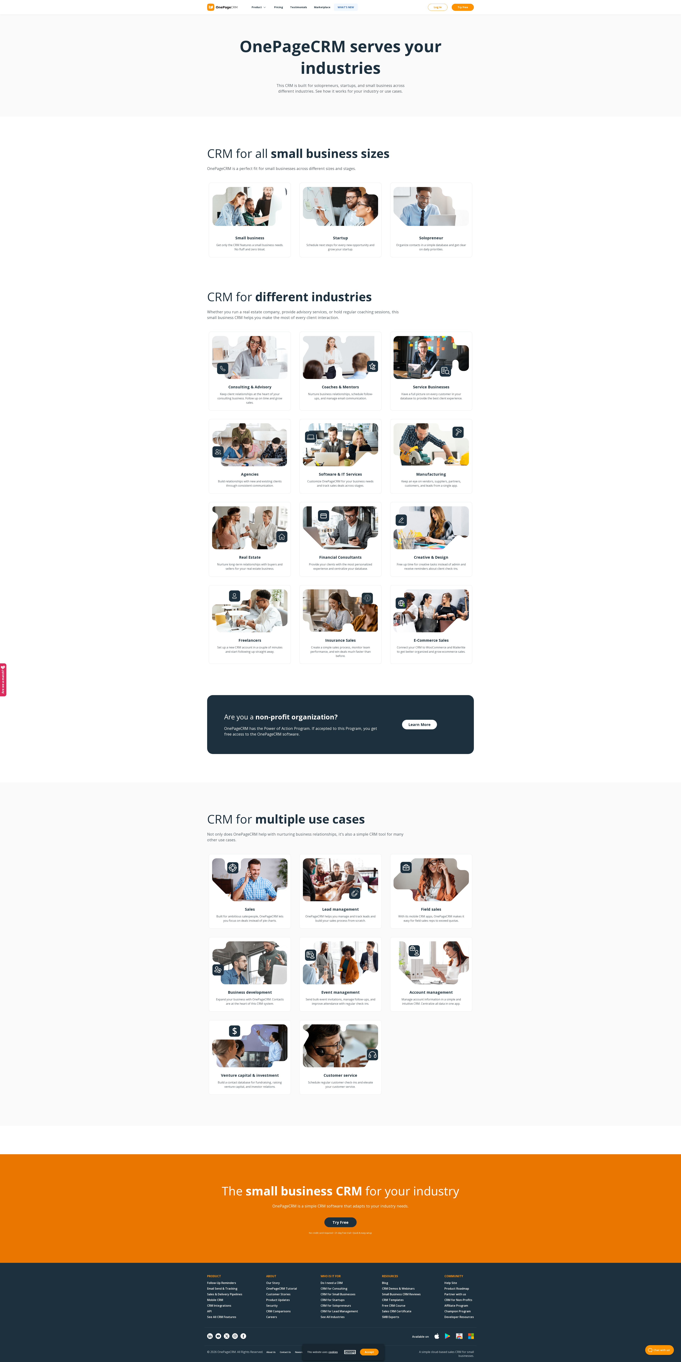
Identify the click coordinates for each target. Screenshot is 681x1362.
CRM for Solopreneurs (336, 1306)
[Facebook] (243, 1338)
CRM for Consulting (334, 1289)
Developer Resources (459, 1317)
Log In (438, 7)
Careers (271, 1317)
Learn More (419, 724)
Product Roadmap (456, 1289)
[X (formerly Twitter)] (226, 1339)
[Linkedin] (210, 1338)
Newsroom (300, 1352)
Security (272, 1306)
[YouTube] (218, 1338)
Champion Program (457, 1311)
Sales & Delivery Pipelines (224, 1294)
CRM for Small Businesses (338, 1294)
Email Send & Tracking (222, 1289)
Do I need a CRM (332, 1283)
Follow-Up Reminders (221, 1283)
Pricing (278, 7)
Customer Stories (278, 1294)
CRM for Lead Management (339, 1311)
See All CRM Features (221, 1317)
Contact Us (285, 1352)
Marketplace (322, 7)
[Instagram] (235, 1338)
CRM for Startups (333, 1300)
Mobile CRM (215, 1300)
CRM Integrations (219, 1306)
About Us (271, 1352)
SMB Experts (390, 1317)
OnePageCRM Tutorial (281, 1289)
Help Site (450, 1283)
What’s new (346, 7)
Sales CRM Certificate (396, 1311)
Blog (385, 1283)
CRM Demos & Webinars (398, 1289)
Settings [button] (350, 1352)
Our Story (273, 1283)
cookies (333, 1352)
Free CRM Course (393, 1306)
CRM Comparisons (278, 1311)
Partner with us (455, 1294)
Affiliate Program (456, 1306)
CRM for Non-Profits (458, 1300)
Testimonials (298, 7)
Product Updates (278, 1300)
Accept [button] (369, 1352)
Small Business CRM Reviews (401, 1294)
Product (257, 7)
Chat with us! (662, 1350)
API (209, 1311)
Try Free (463, 7)
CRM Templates (393, 1300)
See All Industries (333, 1317)
